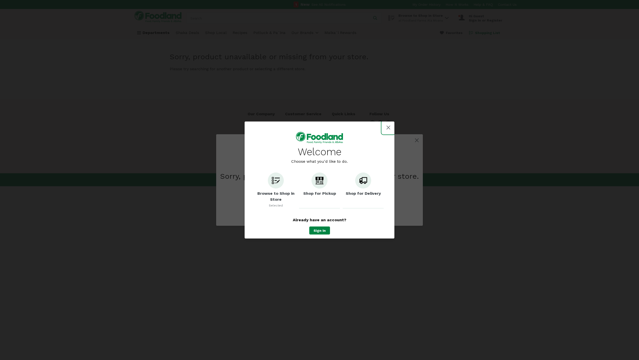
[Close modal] (388, 128)
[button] (275, 190)
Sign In (320, 230)
